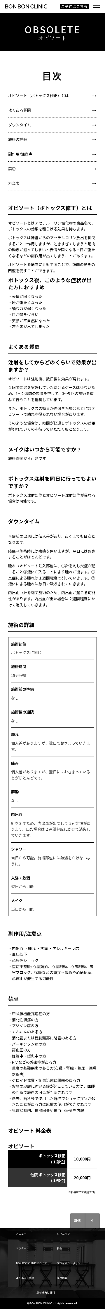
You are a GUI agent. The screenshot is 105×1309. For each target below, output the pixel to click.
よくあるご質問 (25, 1277)
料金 (59, 1248)
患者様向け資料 (45, 1292)
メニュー (21, 1233)
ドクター (21, 1248)
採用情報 (62, 1277)
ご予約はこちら (74, 6)
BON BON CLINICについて (31, 1263)
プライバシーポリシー (70, 1263)
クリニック (63, 1233)
